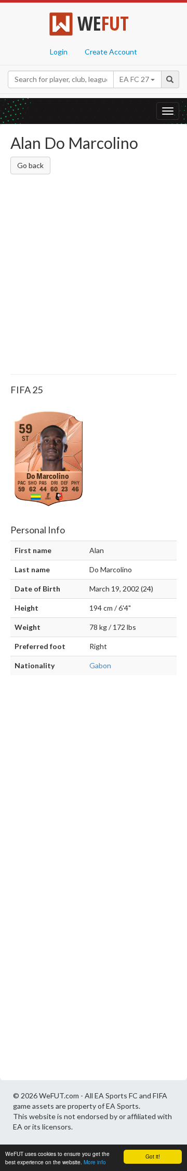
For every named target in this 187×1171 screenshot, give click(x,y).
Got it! (152, 1156)
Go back (30, 165)
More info (95, 1162)
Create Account (111, 51)
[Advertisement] (93, 276)
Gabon (100, 665)
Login (59, 51)
